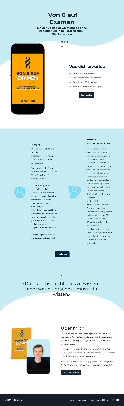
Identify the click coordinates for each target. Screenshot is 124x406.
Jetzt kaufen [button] (86, 95)
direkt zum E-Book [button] (71, 372)
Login (71, 400)
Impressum (82, 400)
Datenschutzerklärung (99, 400)
